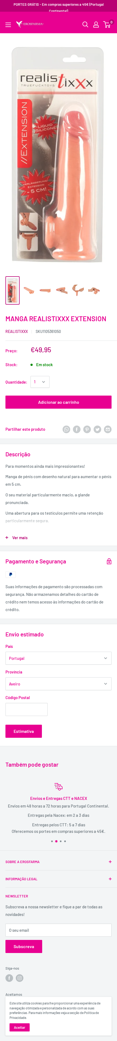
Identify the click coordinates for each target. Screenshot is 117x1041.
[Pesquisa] (105, 20)
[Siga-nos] (9, 978)
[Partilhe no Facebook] (77, 429)
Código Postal (17, 697)
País (9, 646)
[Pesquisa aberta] (85, 25)
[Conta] (96, 25)
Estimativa (24, 731)
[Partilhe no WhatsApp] (66, 429)
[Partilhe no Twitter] (97, 429)
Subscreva (24, 946)
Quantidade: (16, 382)
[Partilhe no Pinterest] (87, 429)
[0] (107, 24)
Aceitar (19, 1027)
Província (13, 671)
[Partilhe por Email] (108, 429)
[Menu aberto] (8, 25)
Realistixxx (16, 331)
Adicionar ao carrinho (58, 402)
